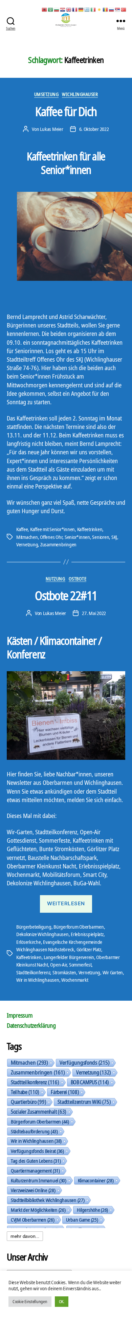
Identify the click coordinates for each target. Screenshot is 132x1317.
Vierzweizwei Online (33, 1190)
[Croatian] (63, 9)
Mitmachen (27, 536)
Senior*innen (77, 536)
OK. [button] (61, 1301)
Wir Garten (113, 972)
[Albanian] (45, 9)
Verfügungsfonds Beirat (37, 1151)
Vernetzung (27, 544)
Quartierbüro (28, 1102)
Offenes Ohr (51, 536)
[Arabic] (51, 9)
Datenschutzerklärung (31, 1025)
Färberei (65, 1092)
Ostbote (78, 579)
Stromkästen (64, 972)
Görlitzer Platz (88, 949)
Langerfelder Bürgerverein (69, 957)
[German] (81, 9)
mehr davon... (24, 1236)
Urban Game (82, 1219)
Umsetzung (46, 94)
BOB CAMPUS (90, 1082)
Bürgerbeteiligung (33, 926)
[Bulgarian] (57, 9)
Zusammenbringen (58, 544)
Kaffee (22, 529)
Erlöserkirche (28, 941)
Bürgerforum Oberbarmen (78, 926)
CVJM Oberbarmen (32, 1219)
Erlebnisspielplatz (87, 934)
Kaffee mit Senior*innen (52, 529)
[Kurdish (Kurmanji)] (99, 9)
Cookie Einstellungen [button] (30, 1301)
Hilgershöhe (92, 1209)
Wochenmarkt (74, 979)
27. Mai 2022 (94, 613)
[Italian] (93, 9)
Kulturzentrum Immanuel (38, 1180)
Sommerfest (80, 964)
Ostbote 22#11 (66, 595)
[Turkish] (124, 9)
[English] (69, 9)
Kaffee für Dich (66, 111)
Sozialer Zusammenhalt (38, 1111)
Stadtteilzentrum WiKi (84, 1102)
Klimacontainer (96, 1180)
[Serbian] (118, 9)
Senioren (100, 536)
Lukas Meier (51, 129)
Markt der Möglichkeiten (38, 1209)
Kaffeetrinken (90, 529)
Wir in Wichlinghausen (37, 979)
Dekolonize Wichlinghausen (42, 934)
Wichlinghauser (80, 94)
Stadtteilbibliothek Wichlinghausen (47, 1200)
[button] (8, 658)
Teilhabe (25, 1092)
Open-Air (58, 964)
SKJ (114, 536)
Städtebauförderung (34, 1131)
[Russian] (112, 9)
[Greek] (87, 9)
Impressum (20, 1015)
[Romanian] (106, 9)
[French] (75, 9)
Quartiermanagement (35, 1170)
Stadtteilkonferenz (33, 972)
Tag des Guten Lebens (36, 1160)
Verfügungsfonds (84, 1062)
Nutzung (55, 579)
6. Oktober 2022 (94, 129)
